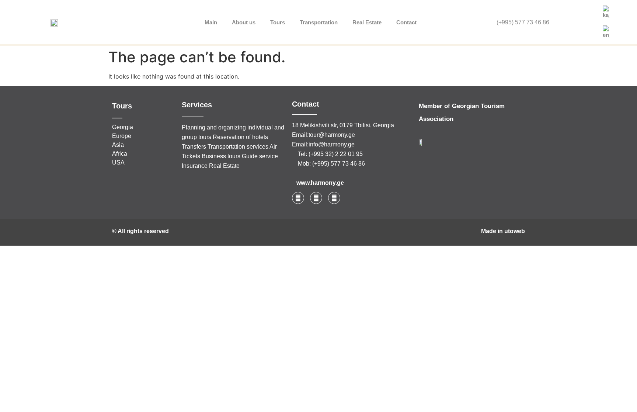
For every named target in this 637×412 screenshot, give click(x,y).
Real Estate (367, 22)
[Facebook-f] (298, 198)
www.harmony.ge (320, 183)
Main (211, 22)
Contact (406, 22)
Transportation (319, 22)
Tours (277, 22)
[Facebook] (566, 22)
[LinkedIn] (583, 22)
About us (243, 22)
